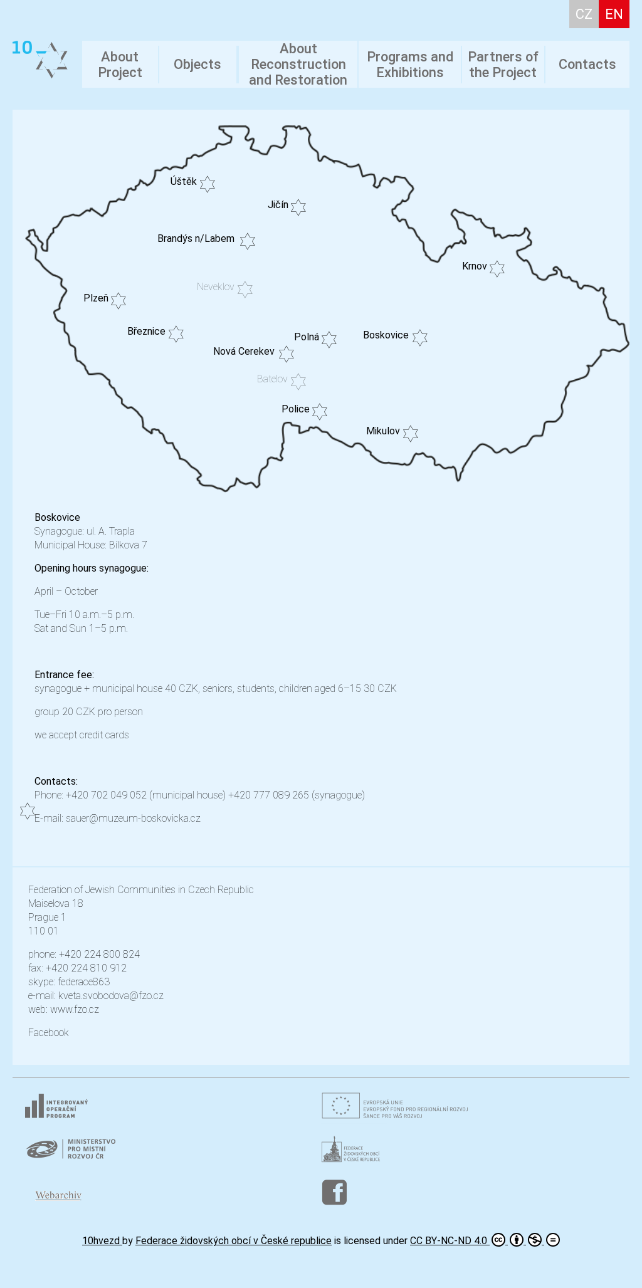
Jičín (278, 205)
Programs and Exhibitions (410, 64)
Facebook (48, 1033)
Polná (306, 337)
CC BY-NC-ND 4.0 (450, 1241)
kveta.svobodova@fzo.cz (111, 996)
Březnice (146, 331)
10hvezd (102, 1241)
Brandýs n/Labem (195, 238)
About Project (120, 64)
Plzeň (95, 298)
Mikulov (383, 431)
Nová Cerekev (244, 351)
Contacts (587, 64)
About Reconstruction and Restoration (298, 64)
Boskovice (386, 335)
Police (296, 409)
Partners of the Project (503, 64)
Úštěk (184, 181)
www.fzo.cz (74, 1009)
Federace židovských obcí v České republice (233, 1241)
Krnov (474, 266)
